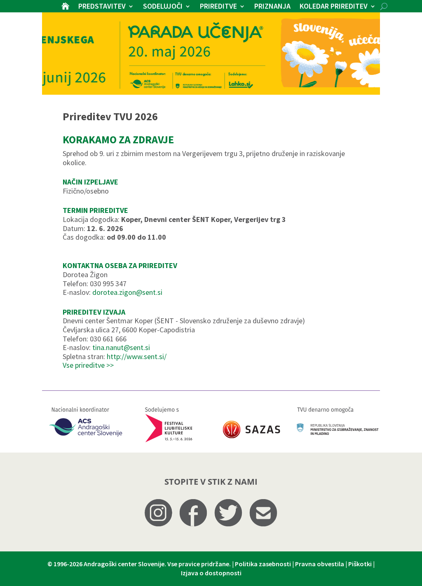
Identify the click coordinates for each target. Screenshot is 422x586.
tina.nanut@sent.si (121, 347)
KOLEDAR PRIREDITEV (334, 7)
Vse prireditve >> (88, 365)
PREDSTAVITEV (102, 7)
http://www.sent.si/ (136, 356)
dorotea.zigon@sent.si (127, 292)
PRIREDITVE (218, 7)
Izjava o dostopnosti (211, 573)
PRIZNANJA (272, 7)
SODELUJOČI (163, 7)
